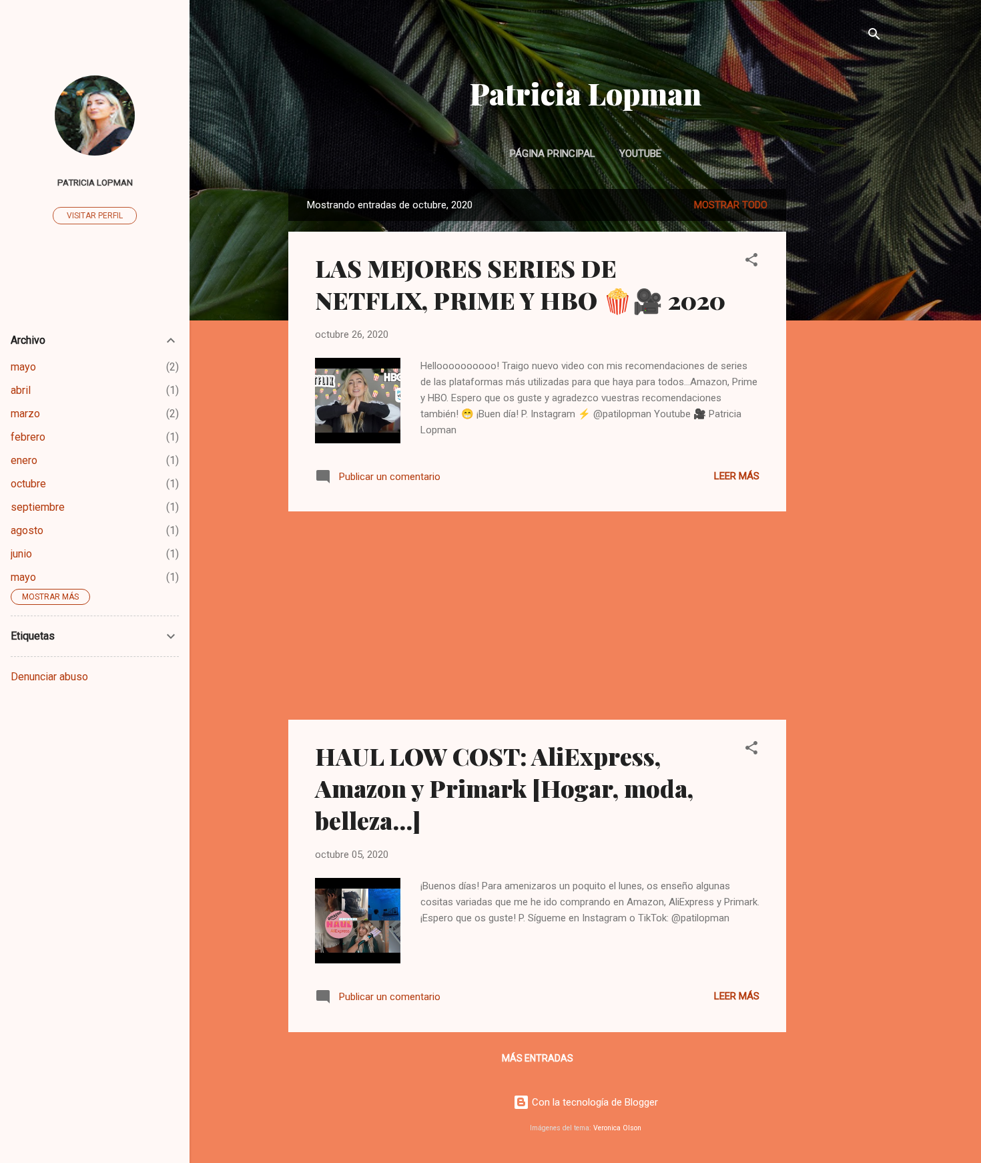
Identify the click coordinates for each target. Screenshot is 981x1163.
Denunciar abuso (49, 676)
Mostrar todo (730, 205)
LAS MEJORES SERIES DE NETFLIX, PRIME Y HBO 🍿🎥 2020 (520, 284)
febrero (28, 437)
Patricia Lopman (585, 93)
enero (24, 460)
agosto (27, 530)
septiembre (38, 507)
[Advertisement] (839, 389)
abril (21, 390)
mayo (23, 367)
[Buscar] (874, 36)
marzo (25, 413)
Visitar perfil (95, 215)
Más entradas (537, 1058)
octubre (28, 483)
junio (21, 553)
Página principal (552, 154)
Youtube (640, 154)
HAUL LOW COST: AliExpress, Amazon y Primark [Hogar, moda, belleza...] (504, 788)
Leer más (736, 476)
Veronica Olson (617, 1128)
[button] (751, 262)
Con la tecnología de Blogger (593, 1102)
